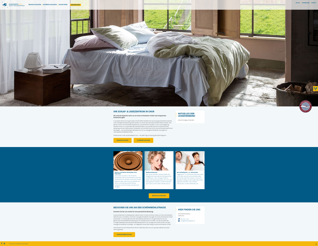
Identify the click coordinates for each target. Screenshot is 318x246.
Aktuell (298, 2)
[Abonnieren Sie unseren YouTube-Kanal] (4, 244)
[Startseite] (13, 5)
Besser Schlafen (35, 4)
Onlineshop (75, 5)
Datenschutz (21, 244)
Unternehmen (305, 2)
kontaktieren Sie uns (124, 234)
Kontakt (313, 2)
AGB (27, 244)
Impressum (12, 244)
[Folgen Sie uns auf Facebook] (1, 244)
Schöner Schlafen (50, 4)
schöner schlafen (143, 140)
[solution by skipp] (316, 244)
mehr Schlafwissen (159, 195)
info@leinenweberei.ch (188, 221)
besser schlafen (122, 140)
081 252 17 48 (185, 219)
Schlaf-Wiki (63, 4)
